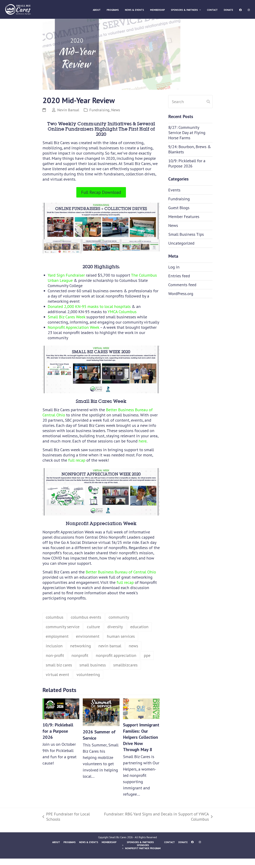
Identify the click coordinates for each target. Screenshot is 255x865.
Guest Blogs (178, 207)
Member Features (183, 216)
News (115, 109)
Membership (109, 842)
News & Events (88, 842)
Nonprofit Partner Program (143, 848)
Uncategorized (181, 243)
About (56, 842)
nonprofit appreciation (116, 655)
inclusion (54, 646)
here (143, 441)
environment (87, 636)
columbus (54, 617)
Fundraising (99, 109)
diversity (115, 627)
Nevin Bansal (68, 109)
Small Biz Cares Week (66, 317)
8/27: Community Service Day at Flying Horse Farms (186, 132)
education (139, 627)
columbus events (86, 617)
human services (121, 636)
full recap (76, 460)
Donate (183, 842)
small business (92, 665)
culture (93, 627)
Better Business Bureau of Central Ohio (121, 572)
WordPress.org (180, 293)
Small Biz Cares (117, 837)
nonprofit (79, 655)
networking (80, 646)
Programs (69, 842)
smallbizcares (125, 665)
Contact (169, 842)
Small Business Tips (186, 234)
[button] (45, 221)
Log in (174, 267)
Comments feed (182, 284)
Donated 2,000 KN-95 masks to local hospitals (89, 306)
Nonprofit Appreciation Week (73, 327)
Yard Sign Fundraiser (66, 275)
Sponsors (143, 845)
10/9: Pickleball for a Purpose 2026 (57, 731)
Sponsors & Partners (140, 842)
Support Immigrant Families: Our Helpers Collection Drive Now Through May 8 (141, 737)
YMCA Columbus (122, 312)
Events (174, 190)
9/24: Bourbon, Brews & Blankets (189, 149)
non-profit (55, 655)
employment (57, 636)
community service (62, 627)
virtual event (57, 675)
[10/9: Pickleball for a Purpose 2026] (60, 708)
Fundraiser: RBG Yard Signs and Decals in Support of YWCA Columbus (155, 817)
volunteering (88, 675)
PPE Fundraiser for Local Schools (66, 817)
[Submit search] (208, 101)
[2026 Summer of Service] (101, 712)
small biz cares (59, 665)
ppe (147, 655)
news (133, 646)
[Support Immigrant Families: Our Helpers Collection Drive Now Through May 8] (141, 708)
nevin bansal (109, 646)
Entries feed (179, 276)
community (119, 617)
